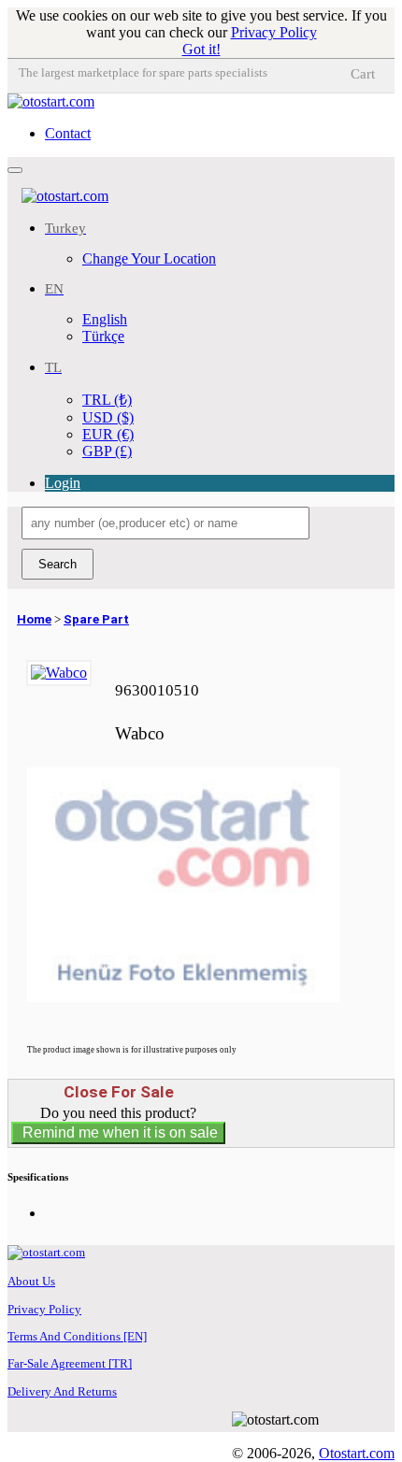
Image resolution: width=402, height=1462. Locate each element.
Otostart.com (357, 1453)
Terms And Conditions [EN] (77, 1336)
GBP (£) (107, 451)
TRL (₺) (107, 400)
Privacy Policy (274, 32)
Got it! (201, 49)
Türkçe (103, 336)
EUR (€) (108, 434)
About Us (31, 1281)
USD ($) (108, 417)
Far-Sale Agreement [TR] (69, 1363)
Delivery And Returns (62, 1391)
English (104, 319)
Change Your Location (149, 258)
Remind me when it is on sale (118, 1132)
